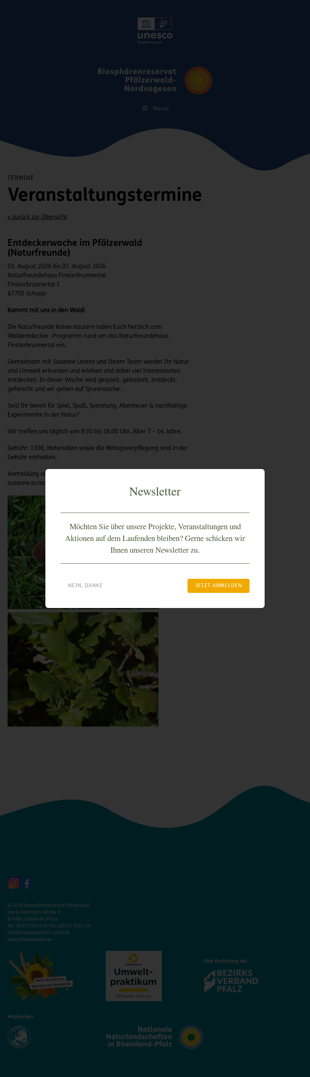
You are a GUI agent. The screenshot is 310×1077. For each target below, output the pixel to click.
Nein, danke (85, 586)
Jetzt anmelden (218, 586)
